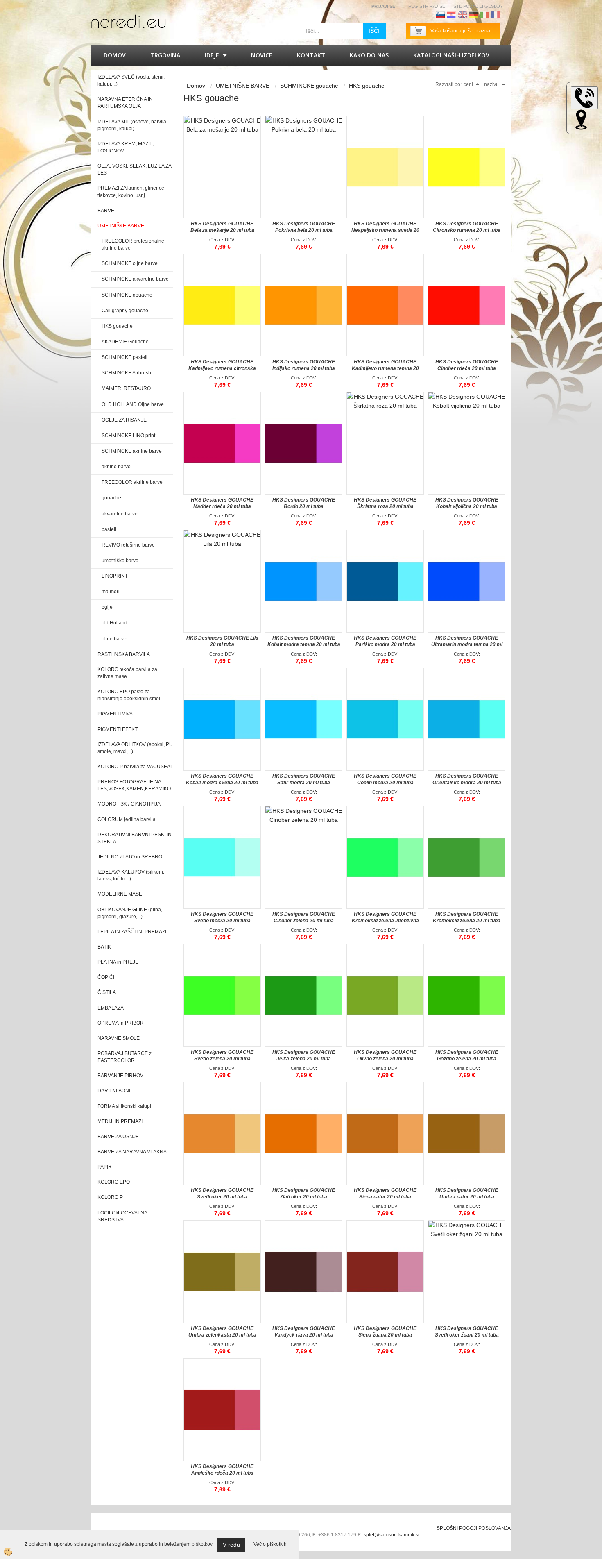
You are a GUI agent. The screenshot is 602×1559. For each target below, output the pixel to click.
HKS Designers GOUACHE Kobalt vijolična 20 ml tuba (466, 503)
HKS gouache (117, 326)
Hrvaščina (451, 14)
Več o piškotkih (270, 1544)
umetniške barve (120, 560)
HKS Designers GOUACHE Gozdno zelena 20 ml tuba (466, 1055)
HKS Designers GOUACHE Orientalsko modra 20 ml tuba (466, 779)
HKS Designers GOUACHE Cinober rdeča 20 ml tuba (466, 365)
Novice (261, 55)
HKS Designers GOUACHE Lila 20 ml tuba (222, 641)
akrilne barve (116, 467)
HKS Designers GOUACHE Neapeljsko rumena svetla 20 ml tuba (385, 230)
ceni (468, 84)
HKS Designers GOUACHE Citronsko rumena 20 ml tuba (466, 227)
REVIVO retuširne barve (128, 545)
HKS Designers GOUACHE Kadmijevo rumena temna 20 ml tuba (385, 368)
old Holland (114, 623)
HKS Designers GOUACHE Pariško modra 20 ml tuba (385, 641)
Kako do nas (369, 55)
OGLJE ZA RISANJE (124, 420)
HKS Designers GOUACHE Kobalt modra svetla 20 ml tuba (222, 779)
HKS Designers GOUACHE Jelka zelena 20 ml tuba (303, 1055)
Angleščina (462, 14)
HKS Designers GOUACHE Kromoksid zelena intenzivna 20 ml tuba (385, 920)
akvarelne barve (120, 514)
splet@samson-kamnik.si (391, 1535)
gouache (111, 498)
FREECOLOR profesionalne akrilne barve (133, 244)
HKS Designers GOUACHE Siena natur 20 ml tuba (385, 1193)
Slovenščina (440, 14)
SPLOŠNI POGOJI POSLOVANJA (474, 1528)
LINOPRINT (115, 576)
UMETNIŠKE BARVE (242, 85)
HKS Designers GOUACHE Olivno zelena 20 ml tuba (385, 1055)
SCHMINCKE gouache (127, 295)
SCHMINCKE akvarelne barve (135, 279)
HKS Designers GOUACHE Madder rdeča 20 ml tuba (222, 503)
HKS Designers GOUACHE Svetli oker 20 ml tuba (222, 1193)
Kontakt (311, 55)
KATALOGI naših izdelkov (451, 55)
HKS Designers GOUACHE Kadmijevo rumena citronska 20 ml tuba (222, 368)
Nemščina (473, 14)
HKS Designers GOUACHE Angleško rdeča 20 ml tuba (222, 1470)
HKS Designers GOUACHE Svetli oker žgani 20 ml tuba (467, 1331)
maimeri (111, 592)
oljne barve (114, 639)
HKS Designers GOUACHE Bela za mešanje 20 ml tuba (222, 227)
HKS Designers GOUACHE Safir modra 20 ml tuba (303, 779)
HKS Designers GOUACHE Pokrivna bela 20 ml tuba (303, 227)
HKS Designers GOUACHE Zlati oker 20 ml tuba (303, 1193)
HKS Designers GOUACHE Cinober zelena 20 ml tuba (303, 917)
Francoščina (495, 14)
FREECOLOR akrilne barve (132, 482)
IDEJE (212, 55)
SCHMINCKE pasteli (124, 357)
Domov (115, 55)
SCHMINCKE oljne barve (130, 263)
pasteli (109, 529)
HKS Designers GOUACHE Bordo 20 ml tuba (303, 503)
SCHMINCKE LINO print (128, 435)
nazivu (491, 84)
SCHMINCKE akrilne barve (132, 451)
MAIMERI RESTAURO (126, 388)
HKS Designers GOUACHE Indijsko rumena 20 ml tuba (303, 365)
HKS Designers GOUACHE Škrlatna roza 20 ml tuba (385, 503)
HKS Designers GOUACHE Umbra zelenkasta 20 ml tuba (222, 1331)
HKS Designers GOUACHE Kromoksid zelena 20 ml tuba (466, 917)
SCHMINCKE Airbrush (126, 373)
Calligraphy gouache (125, 310)
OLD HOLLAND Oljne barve (133, 404)
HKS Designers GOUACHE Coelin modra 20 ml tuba (385, 779)
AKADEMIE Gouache (125, 342)
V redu (231, 1544)
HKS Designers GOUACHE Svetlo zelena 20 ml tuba (222, 1055)
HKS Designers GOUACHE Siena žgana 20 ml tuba (385, 1331)
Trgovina (165, 55)
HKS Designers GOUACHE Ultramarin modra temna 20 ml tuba (466, 644)
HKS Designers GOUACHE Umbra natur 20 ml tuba (466, 1193)
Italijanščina (484, 14)
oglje (107, 607)
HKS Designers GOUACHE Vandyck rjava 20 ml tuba (303, 1331)
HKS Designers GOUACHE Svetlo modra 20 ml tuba (222, 917)
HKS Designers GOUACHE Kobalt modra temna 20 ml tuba (303, 641)
